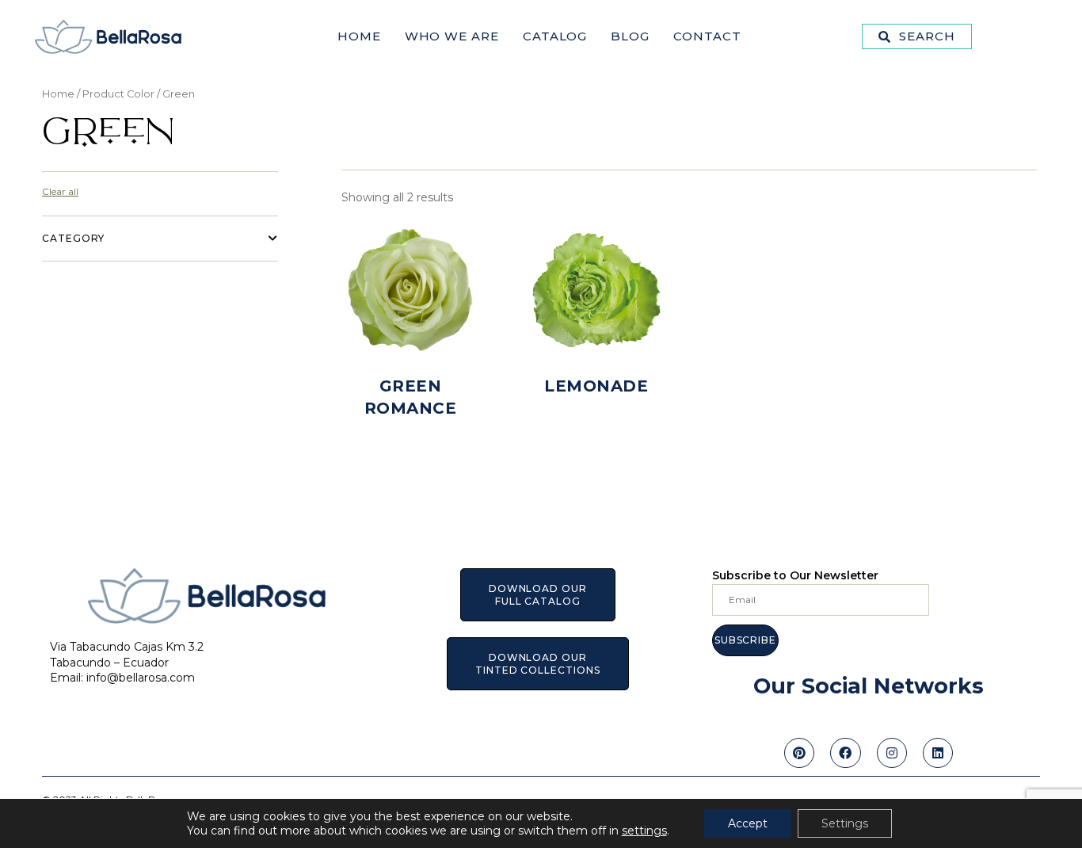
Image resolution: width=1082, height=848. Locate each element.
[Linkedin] (938, 753)
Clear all (60, 191)
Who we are (452, 36)
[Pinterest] (799, 753)
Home (359, 36)
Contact (707, 36)
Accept (748, 823)
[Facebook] (845, 753)
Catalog (555, 36)
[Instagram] (892, 753)
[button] (916, 36)
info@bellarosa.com (140, 677)
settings (644, 830)
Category (73, 238)
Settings (844, 823)
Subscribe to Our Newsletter (795, 575)
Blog (630, 36)
